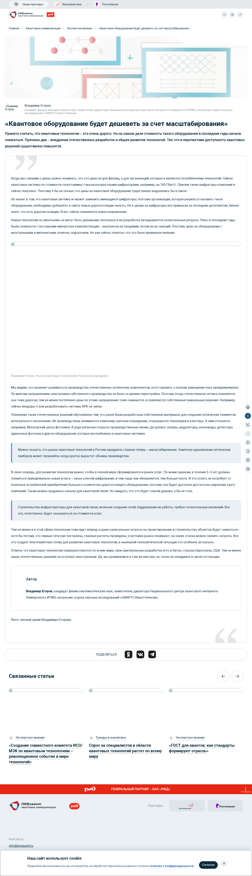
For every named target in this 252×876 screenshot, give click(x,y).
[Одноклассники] (128, 654)
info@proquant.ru (21, 846)
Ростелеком (110, 4)
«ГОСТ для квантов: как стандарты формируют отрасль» (202, 748)
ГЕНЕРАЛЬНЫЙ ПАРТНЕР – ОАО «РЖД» (181, 790)
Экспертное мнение (79, 28)
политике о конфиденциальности (172, 866)
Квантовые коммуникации (43, 28)
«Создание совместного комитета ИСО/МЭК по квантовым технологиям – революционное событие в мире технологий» (45, 753)
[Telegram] (152, 654)
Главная (14, 28)
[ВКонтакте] (140, 654)
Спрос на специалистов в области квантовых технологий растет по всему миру (125, 751)
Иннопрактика (72, 4)
